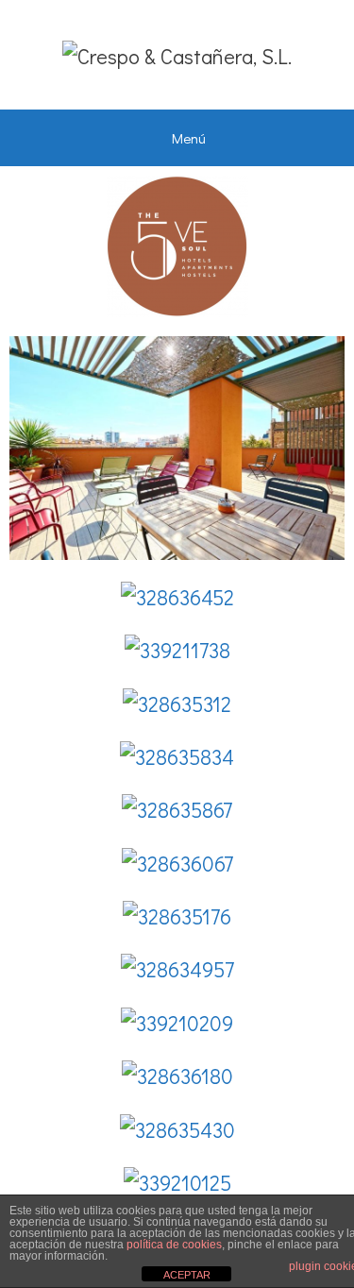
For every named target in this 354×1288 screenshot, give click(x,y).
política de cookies (174, 1244)
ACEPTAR (187, 1274)
